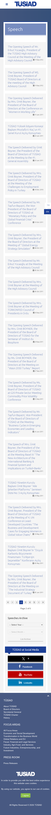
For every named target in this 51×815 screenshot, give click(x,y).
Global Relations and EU (15, 739)
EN (47, 212)
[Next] (39, 602)
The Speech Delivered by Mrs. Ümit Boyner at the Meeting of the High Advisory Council (25, 285)
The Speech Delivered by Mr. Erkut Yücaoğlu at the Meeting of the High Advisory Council (25, 264)
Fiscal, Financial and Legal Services (20, 742)
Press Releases (11, 763)
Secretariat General (12, 712)
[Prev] (12, 602)
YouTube (27, 675)
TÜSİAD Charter (11, 715)
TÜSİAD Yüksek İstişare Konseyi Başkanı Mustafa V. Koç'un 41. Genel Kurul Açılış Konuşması (25, 129)
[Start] (8, 602)
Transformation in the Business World (20, 736)
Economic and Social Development (19, 733)
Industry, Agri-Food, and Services (18, 745)
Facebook (27, 667)
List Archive (25, 639)
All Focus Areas (10, 730)
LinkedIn (27, 683)
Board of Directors (12, 709)
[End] (43, 602)
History (7, 718)
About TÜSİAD (10, 706)
